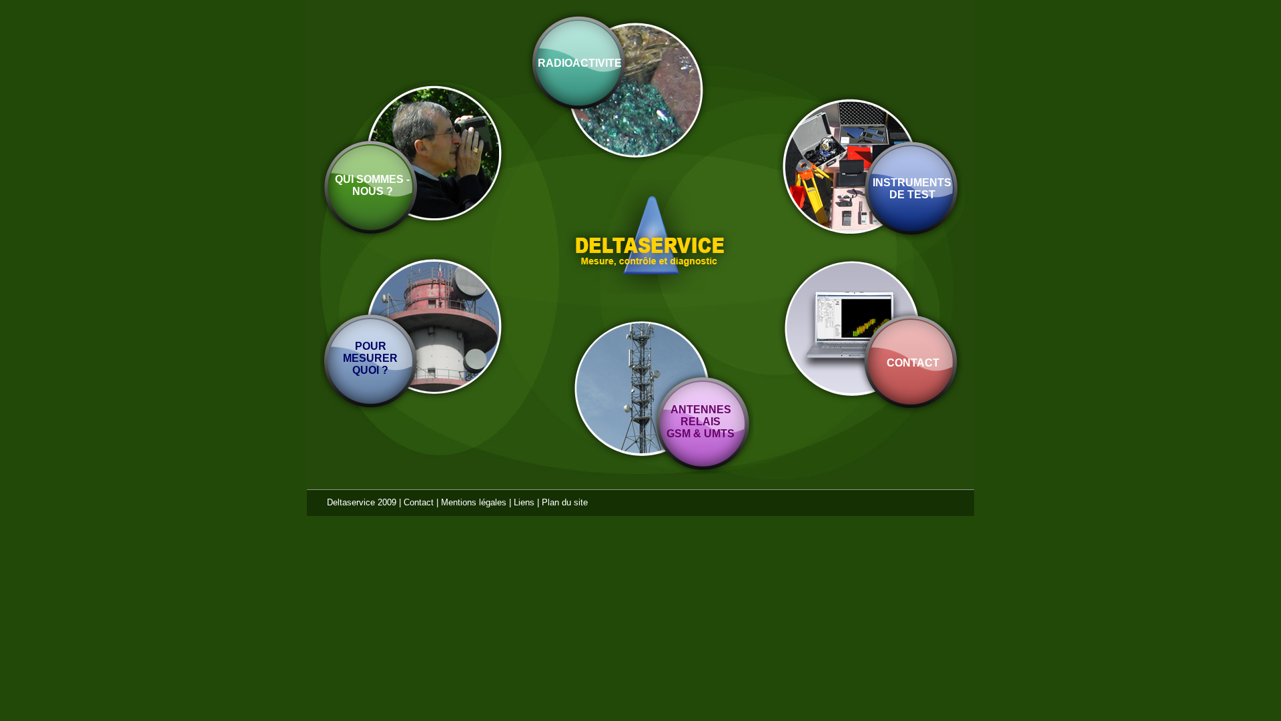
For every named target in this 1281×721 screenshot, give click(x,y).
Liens (524, 502)
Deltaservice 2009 (361, 502)
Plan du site (565, 502)
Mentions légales (473, 502)
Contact (419, 502)
